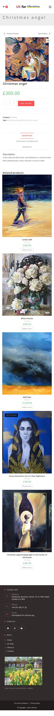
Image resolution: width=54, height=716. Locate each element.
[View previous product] (4, 33)
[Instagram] (15, 628)
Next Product (42, 34)
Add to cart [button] (27, 250)
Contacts (10, 651)
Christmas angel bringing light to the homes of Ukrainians (27, 556)
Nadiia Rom (20, 120)
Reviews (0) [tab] (27, 147)
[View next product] (49, 33)
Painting (14, 117)
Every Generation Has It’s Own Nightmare (27, 476)
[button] (48, 41)
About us (10, 647)
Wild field (27, 397)
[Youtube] (22, 628)
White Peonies (27, 318)
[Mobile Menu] (50, 6)
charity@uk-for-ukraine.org (23, 615)
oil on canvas (33, 120)
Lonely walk (27, 239)
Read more (27, 486)
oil (27, 120)
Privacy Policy (35, 703)
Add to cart (26, 103)
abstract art (11, 120)
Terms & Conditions (21, 703)
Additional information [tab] (27, 141)
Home (9, 640)
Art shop (10, 644)
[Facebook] (8, 628)
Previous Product (13, 34)
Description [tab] (27, 136)
